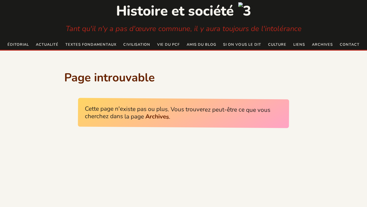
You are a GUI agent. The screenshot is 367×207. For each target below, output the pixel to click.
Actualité (47, 44)
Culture (277, 44)
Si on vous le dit (242, 44)
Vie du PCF (168, 44)
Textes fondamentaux (90, 44)
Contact (350, 44)
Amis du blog (201, 44)
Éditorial (18, 44)
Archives (322, 44)
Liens (299, 44)
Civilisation (136, 44)
